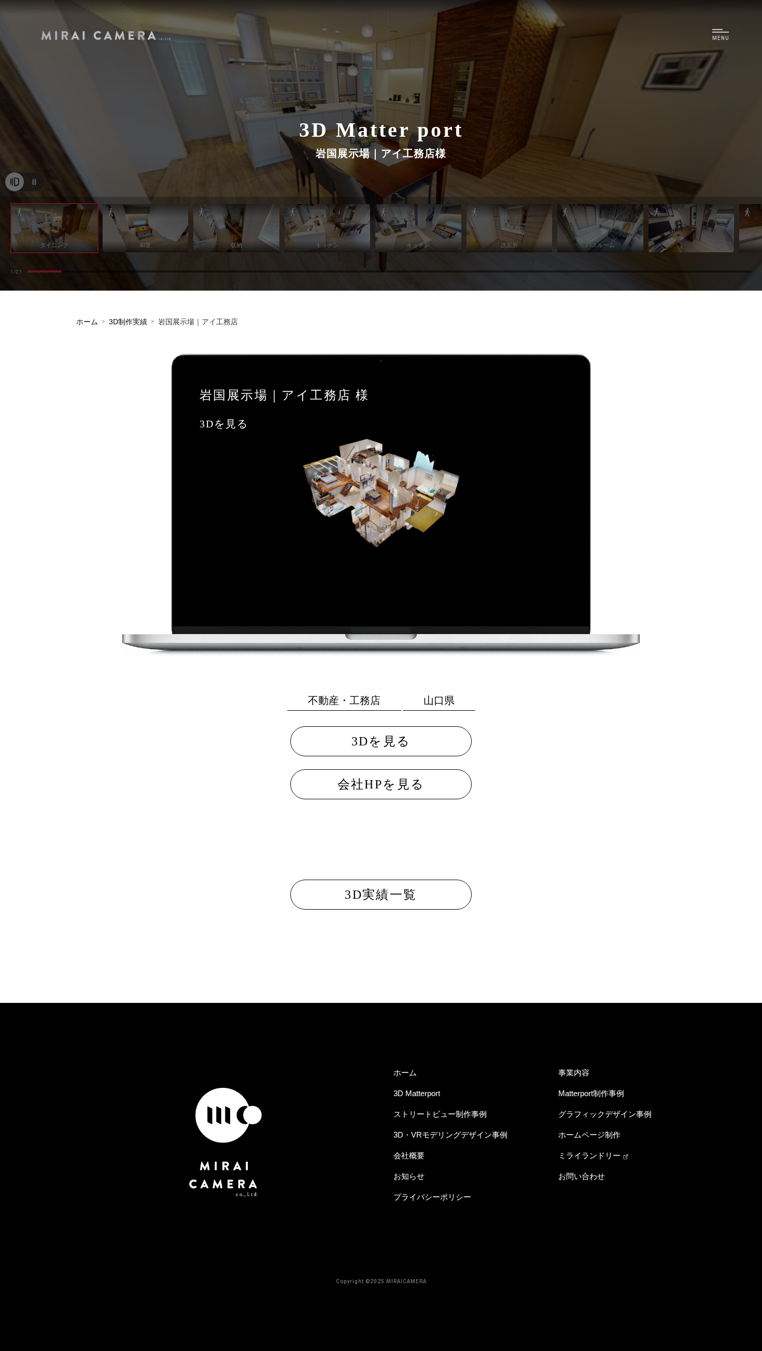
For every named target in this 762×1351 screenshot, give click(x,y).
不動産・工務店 (344, 700)
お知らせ (409, 1176)
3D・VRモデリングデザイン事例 (450, 1134)
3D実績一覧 (381, 894)
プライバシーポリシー (432, 1196)
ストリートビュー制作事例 (440, 1114)
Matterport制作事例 (591, 1093)
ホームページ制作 (589, 1134)
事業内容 (573, 1072)
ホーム (405, 1072)
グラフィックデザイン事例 (605, 1114)
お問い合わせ (581, 1176)
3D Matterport (416, 1093)
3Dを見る (224, 423)
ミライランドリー (589, 1155)
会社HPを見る (381, 784)
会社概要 (409, 1155)
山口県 (439, 700)
